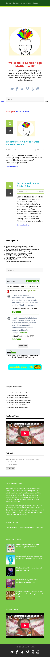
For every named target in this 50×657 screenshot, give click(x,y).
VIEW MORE (23, 346)
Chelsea (35, 3)
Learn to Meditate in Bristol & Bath (28, 185)
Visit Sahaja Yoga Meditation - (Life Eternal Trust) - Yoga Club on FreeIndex (23, 356)
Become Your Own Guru (14, 250)
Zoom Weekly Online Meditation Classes (19, 246)
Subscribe (10, 469)
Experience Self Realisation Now (16, 254)
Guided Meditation (12, 260)
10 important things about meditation (18, 248)
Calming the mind (12, 258)
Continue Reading (12, 166)
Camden (16, 3)
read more (23, 332)
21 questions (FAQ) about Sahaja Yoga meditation (22, 249)
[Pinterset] (22, 89)
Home (2, 101)
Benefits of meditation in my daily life (18, 256)
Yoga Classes (31, 291)
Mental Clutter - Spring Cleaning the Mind (20, 257)
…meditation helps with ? (16, 393)
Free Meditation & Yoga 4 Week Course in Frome (22, 143)
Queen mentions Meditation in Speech (19, 253)
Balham (8, 3)
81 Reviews (11, 281)
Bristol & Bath (12, 150)
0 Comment (40, 150)
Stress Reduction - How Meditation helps (19, 252)
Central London (25, 3)
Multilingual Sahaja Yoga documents (18, 261)
